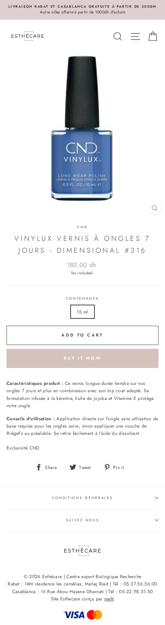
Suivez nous (82, 519)
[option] (82, 10)
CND (82, 226)
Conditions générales (82, 497)
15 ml (82, 311)
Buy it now (82, 358)
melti (109, 598)
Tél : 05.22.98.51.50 (130, 591)
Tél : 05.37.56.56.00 (135, 583)
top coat (116, 390)
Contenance (82, 298)
